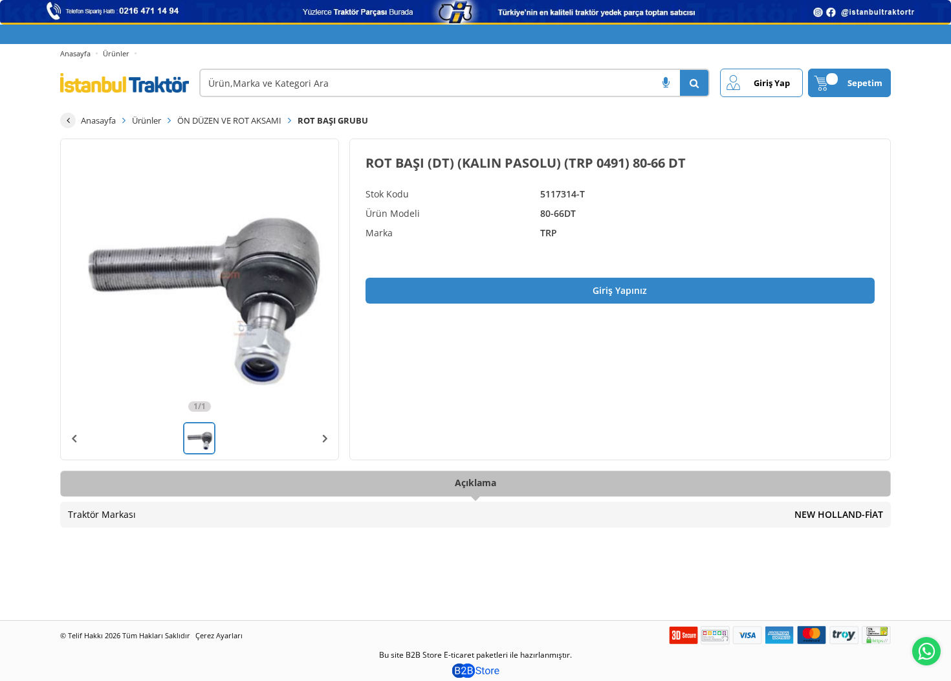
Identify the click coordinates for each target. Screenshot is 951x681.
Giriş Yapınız (620, 290)
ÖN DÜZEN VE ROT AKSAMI (229, 120)
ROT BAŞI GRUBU (333, 120)
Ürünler (116, 53)
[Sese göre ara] (665, 83)
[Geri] (68, 120)
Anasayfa (75, 53)
